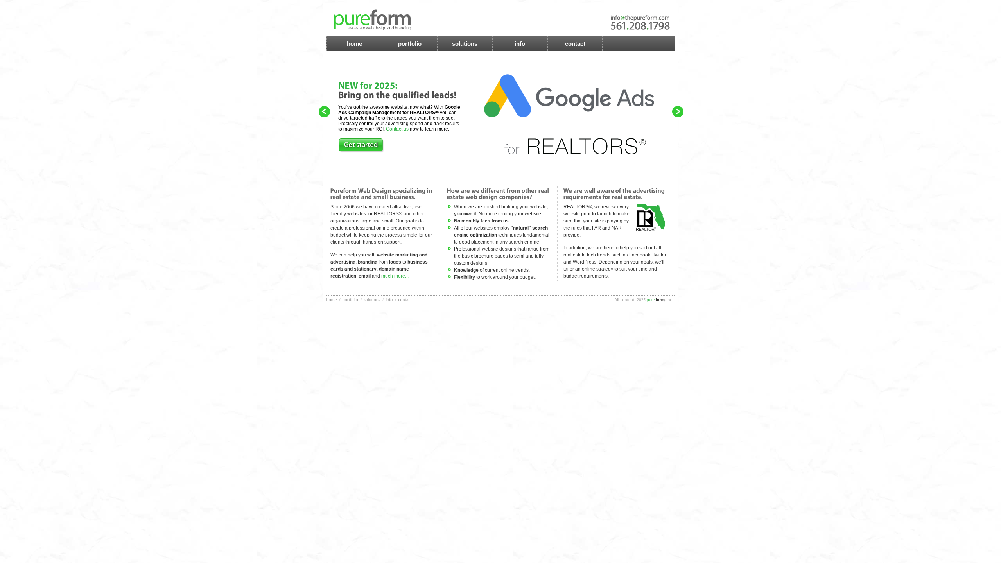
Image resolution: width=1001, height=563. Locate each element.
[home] (331, 299)
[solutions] (372, 299)
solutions (464, 43)
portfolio (410, 43)
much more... (394, 276)
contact (575, 43)
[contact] (405, 299)
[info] (390, 299)
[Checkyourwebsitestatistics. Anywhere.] (584, 90)
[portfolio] (351, 299)
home (354, 43)
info (520, 43)
